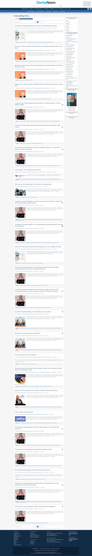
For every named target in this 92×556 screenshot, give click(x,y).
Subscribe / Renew (72, 110)
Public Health (57, 121)
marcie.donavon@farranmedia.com (55, 541)
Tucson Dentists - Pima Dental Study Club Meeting (28, 169)
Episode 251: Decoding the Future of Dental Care (27, 333)
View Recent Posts (40, 11)
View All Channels (30, 11)
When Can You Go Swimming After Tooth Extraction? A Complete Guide (33, 184)
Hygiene (32, 179)
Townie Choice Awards (17, 544)
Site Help (49, 531)
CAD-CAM (20, 61)
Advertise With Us (33, 534)
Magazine (15, 534)
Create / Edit (48, 11)
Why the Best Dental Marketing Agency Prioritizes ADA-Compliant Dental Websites (36, 25)
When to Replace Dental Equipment (24, 412)
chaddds (23, 335)
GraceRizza (24, 28)
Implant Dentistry (25, 61)
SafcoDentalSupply (25, 414)
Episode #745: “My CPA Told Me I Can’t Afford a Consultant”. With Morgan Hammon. (36, 390)
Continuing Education (17, 535)
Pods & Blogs (16, 537)
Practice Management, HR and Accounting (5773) (71, 82)
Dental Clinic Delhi (25, 372)
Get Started (55, 11)
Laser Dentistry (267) (69, 46)
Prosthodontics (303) (69, 71)
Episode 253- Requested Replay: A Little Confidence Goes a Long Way (33, 311)
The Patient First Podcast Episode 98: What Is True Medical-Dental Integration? (35, 506)
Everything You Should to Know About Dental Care (37, 357)
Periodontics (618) (69, 64)
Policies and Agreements (34, 537)
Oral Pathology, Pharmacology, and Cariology (52, 501)
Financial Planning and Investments (24, 179)
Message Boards (16, 533)
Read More (55, 156)
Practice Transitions (57, 465)
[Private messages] (90, 8)
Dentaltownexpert (25, 186)
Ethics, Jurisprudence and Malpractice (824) (70, 49)
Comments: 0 (49, 28)
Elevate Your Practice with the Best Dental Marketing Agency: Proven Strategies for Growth (38, 246)
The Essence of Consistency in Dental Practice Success (36, 28)
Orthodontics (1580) (69, 76)
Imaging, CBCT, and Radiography (24, 349)
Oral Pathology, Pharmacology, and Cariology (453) (71, 39)
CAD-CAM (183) (69, 74)
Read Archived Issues (71, 108)
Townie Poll (16, 542)
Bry (22, 107)
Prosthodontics (54, 61)
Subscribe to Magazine (86, 3)
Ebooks (15, 543)
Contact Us (32, 533)
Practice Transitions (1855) (70, 51)
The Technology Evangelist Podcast (38, 50)
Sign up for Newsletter (87, 5)
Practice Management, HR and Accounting (46, 42)
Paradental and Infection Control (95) (71, 79)
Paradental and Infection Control (26, 18)
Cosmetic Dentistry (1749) (70, 62)
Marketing (30, 42)
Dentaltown (32, 541)
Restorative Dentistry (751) (70, 57)
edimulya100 (25, 472)
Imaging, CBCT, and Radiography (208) (71, 42)
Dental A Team (24, 392)
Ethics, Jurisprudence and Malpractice (25, 121)
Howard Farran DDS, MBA (34, 535)
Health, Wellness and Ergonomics (24, 165)
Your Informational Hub (32, 186)
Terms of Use (62, 11)
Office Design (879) (69, 84)
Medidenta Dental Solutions (26, 50)
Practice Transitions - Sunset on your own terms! (37, 172)
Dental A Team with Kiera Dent (33, 392)
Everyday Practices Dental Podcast (32, 335)
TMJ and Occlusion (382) (70, 44)
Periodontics (38, 42)
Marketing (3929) (69, 67)
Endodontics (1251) (69, 69)
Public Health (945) (69, 35)
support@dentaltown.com (53, 535)
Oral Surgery (38, 263)
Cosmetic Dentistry (26, 386)
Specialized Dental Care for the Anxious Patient (36, 472)
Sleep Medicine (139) (69, 66)
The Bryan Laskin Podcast (28, 107)
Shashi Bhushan (25, 357)
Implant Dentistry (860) (70, 61)
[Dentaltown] (46, 2)
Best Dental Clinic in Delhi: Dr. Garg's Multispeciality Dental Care (40, 372)
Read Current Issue (71, 107)
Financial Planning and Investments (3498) (70, 54)
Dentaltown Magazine (71, 90)
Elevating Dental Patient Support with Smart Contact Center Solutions (32, 470)
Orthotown (32, 543)
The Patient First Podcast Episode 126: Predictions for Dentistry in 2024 (33, 449)
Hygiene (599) (68, 37)
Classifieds (15, 538)
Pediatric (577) (68, 59)
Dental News (16, 539)
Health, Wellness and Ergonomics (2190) (71, 86)
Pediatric (34, 42)
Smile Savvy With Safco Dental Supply (35, 414)
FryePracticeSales (25, 172)
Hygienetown (32, 542)
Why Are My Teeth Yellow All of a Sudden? (25, 354)
